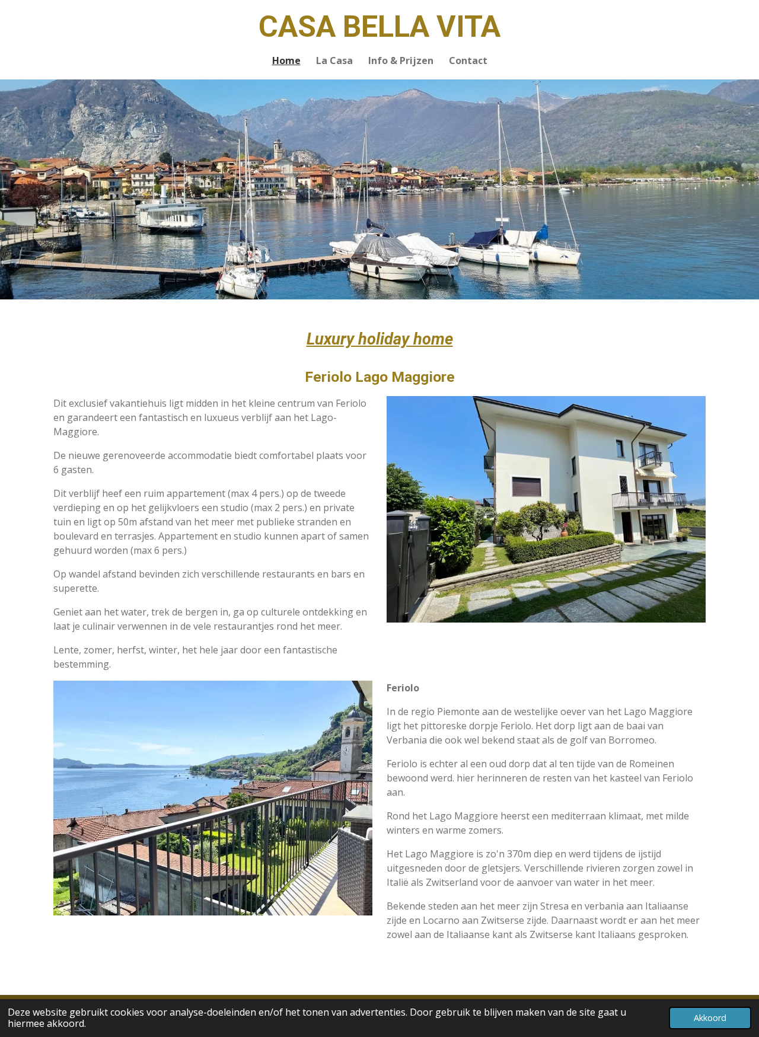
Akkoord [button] (710, 1017)
